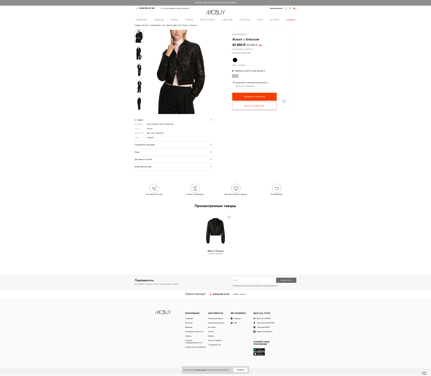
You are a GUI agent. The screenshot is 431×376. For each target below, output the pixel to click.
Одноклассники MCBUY (266, 323)
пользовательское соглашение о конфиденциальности (259, 286)
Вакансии (188, 327)
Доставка (211, 327)
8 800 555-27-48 (146, 8)
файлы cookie (201, 370)
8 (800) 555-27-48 (221, 294)
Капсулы (245, 19)
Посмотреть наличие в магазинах (250, 82)
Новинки (141, 19)
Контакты (188, 323)
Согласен (240, 370)
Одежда (159, 19)
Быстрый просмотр (215, 245)
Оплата (211, 332)
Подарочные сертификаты (195, 347)
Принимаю (256, 286)
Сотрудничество (214, 345)
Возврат (211, 336)
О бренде (226, 19)
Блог (260, 19)
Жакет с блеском (215, 251)
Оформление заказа (216, 323)
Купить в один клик (254, 106)
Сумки (189, 19)
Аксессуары (207, 19)
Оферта (188, 336)
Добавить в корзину (254, 96)
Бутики (274, 19)
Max (235, 323)
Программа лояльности (194, 332)
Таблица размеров (215, 318)
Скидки (290, 19)
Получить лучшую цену (241, 53)
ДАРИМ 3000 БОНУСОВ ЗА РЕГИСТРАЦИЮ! (215, 2)
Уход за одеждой (215, 340)
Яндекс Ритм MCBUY (265, 332)
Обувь (174, 19)
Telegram (237, 318)
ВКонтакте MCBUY (264, 318)
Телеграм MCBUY (263, 327)
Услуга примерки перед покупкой (176, 8)
